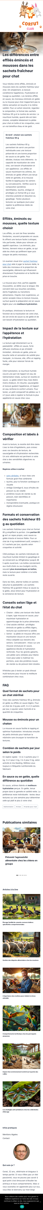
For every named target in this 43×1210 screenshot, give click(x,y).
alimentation (8, 807)
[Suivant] (37, 850)
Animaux (6, 50)
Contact (6, 1138)
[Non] (40, 1202)
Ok (22, 1207)
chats (18, 807)
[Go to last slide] (6, 850)
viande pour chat (30, 807)
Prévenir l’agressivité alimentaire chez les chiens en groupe (21, 860)
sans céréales (12, 476)
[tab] (17, 875)
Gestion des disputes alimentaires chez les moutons (20, 960)
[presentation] (21, 840)
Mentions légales (10, 1134)
